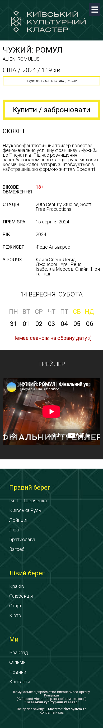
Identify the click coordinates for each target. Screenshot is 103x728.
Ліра (14, 529)
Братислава (22, 539)
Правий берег (29, 487)
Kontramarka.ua (52, 712)
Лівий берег (27, 573)
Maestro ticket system (65, 709)
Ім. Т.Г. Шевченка (28, 500)
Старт (15, 605)
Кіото (15, 615)
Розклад (18, 652)
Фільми (17, 662)
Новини (17, 672)
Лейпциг (18, 520)
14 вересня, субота (51, 294)
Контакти (19, 681)
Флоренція (21, 596)
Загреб (17, 549)
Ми (13, 639)
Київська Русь (25, 510)
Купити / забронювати (51, 109)
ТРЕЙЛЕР (51, 364)
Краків (16, 586)
